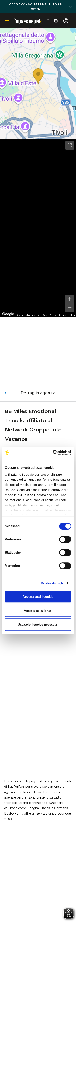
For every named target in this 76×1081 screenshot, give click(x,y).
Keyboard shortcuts (25, 315)
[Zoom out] (69, 307)
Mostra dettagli (52, 583)
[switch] (65, 539)
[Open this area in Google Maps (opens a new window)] (8, 314)
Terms (53, 315)
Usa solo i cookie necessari (38, 624)
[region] (38, 228)
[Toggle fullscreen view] (69, 145)
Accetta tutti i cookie (38, 596)
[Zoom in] (69, 299)
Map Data (42, 315)
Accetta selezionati (38, 610)
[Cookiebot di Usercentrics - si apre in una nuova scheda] (53, 453)
